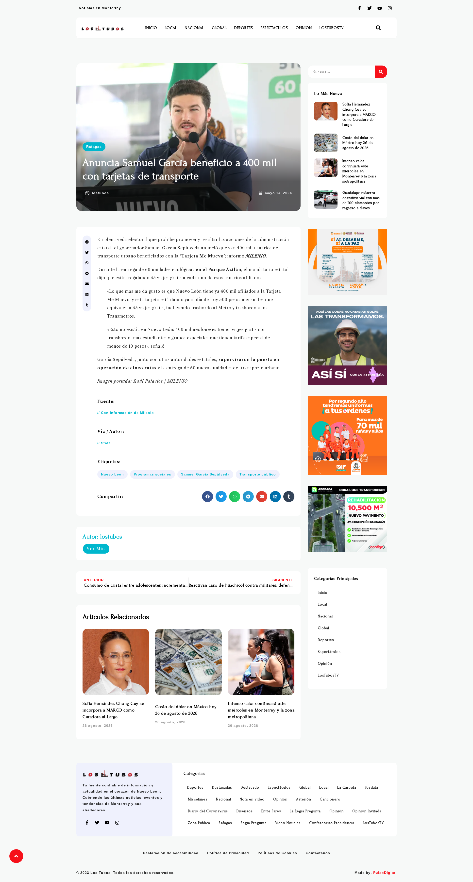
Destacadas (222, 787)
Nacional (194, 28)
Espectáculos (274, 28)
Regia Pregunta (254, 823)
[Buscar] (381, 72)
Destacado (250, 787)
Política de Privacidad (228, 853)
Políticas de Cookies (277, 853)
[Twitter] (369, 8)
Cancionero (330, 799)
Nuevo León (112, 474)
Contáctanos (318, 853)
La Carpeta (346, 787)
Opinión (304, 28)
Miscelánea (197, 799)
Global (219, 28)
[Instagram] (389, 8)
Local (171, 28)
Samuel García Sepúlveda (205, 474)
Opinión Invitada (366, 811)
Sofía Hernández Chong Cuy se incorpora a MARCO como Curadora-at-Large (113, 710)
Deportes (243, 28)
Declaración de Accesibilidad (171, 853)
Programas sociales (152, 474)
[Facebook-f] (359, 8)
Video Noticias (288, 823)
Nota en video (252, 799)
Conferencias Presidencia (331, 823)
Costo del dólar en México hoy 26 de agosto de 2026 (358, 143)
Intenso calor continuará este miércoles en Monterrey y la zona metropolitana (261, 710)
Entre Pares (271, 811)
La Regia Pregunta (305, 811)
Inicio (151, 28)
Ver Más (96, 548)
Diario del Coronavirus (208, 811)
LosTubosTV (332, 28)
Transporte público (257, 474)
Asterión (303, 799)
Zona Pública (199, 823)
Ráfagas (94, 147)
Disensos (244, 811)
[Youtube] (379, 8)
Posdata (371, 787)
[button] (378, 28)
